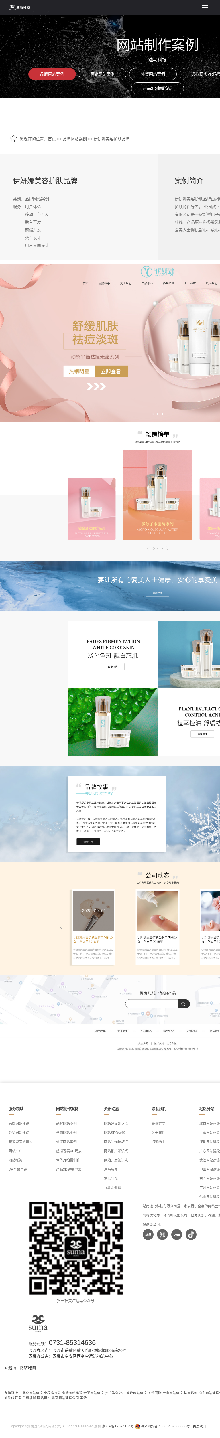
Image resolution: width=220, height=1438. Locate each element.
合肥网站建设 (93, 1393)
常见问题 (111, 1179)
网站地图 (28, 1367)
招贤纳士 (158, 1142)
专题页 (10, 1367)
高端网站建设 (19, 1124)
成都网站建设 (136, 1393)
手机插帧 (29, 1398)
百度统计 (200, 1426)
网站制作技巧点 (116, 1142)
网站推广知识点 (116, 1151)
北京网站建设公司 (65, 1398)
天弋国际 (155, 1393)
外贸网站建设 (19, 1133)
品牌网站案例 (52, 74)
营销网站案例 (103, 74)
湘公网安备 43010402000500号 (165, 1426)
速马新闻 (111, 1170)
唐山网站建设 (172, 1393)
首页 (52, 139)
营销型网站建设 (21, 1142)
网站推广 (15, 1151)
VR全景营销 (18, 1170)
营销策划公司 (115, 1393)
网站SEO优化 (114, 1133)
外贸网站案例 (153, 74)
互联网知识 (112, 1188)
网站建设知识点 (116, 1124)
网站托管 (15, 1160)
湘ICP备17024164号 (118, 1426)
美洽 (83, 1398)
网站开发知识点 (116, 1160)
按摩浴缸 (191, 1393)
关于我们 (158, 1133)
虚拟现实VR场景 (69, 1151)
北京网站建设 (32, 1393)
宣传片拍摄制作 (68, 1160)
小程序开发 (52, 1393)
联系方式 (158, 1124)
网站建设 (44, 1398)
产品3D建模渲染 (157, 88)
